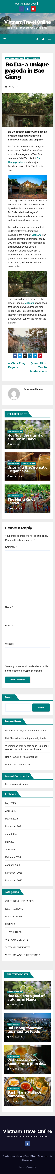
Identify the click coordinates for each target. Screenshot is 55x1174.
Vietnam (36, 235)
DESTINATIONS (14, 909)
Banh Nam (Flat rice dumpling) (21, 757)
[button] (37, 39)
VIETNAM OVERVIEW (17, 947)
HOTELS (10, 924)
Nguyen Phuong (35, 389)
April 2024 (10, 849)
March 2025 (11, 818)
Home (21, 1167)
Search (9, 697)
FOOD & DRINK (13, 463)
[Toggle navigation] (49, 39)
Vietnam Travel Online (27, 22)
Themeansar (27, 1160)
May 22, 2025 (16, 1037)
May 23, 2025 (16, 1005)
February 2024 (13, 857)
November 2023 (13, 880)
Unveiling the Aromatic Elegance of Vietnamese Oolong (27, 471)
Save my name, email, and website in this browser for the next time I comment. (26, 668)
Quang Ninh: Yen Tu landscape (38, 367)
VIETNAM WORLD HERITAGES (22, 955)
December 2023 (13, 873)
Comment (11, 547)
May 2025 (10, 803)
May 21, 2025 (16, 1101)
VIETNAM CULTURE (32, 58)
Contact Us (31, 1167)
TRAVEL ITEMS (13, 932)
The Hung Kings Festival (21, 501)
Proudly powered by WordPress (16, 1156)
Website (9, 644)
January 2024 (12, 865)
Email (9, 625)
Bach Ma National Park (17, 764)
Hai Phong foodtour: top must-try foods (25, 738)
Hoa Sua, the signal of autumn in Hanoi (26, 437)
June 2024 (11, 834)
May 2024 (10, 842)
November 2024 (13, 826)
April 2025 (10, 811)
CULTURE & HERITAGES (14, 58)
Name (9, 607)
